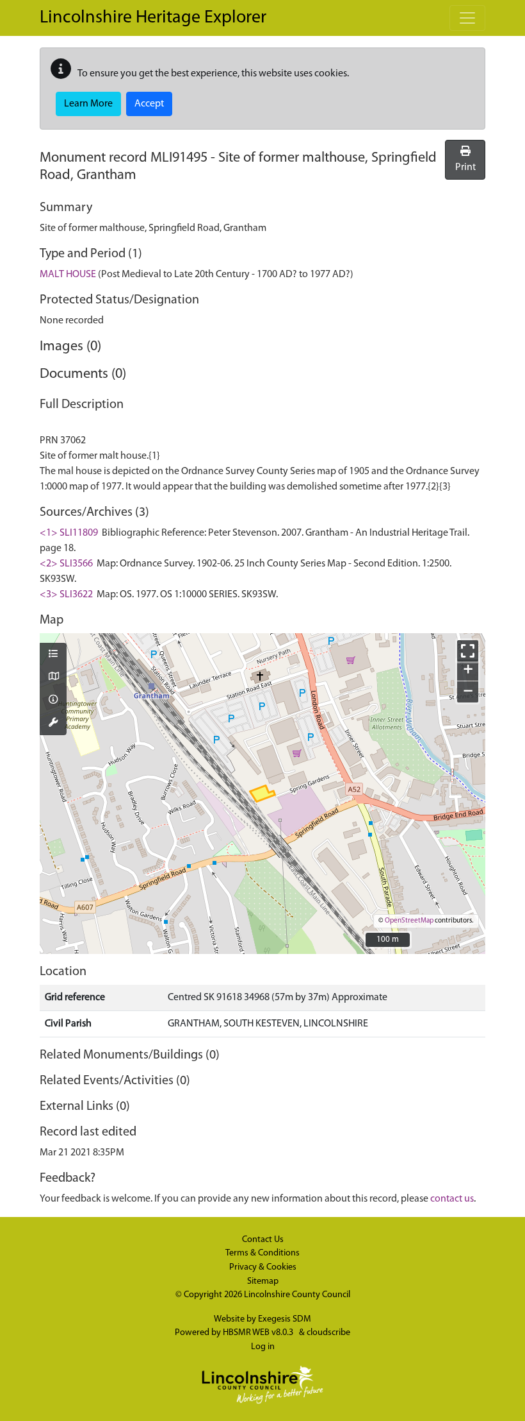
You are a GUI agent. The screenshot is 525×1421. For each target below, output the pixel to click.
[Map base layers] (53, 677)
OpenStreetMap (409, 920)
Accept (149, 104)
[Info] (53, 700)
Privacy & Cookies (262, 1267)
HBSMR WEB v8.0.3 (259, 1333)
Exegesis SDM (284, 1319)
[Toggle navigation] (467, 18)
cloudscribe (328, 1333)
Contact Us (263, 1240)
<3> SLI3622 (66, 595)
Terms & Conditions (262, 1253)
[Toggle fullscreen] (467, 650)
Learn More (88, 104)
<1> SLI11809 (69, 533)
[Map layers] (53, 655)
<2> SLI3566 (66, 564)
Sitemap (263, 1281)
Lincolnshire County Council (297, 1295)
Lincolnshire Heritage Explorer (153, 18)
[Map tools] (53, 723)
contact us (452, 1199)
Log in (263, 1347)
